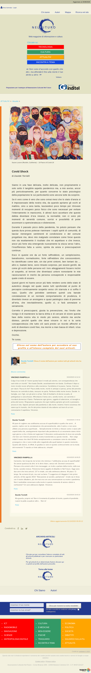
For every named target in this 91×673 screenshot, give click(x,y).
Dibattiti (69, 635)
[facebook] (18, 528)
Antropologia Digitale (16, 639)
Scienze (8, 635)
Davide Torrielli (27, 361)
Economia (70, 623)
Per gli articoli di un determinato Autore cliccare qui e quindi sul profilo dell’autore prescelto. (45, 563)
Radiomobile (10, 627)
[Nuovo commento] (18, 372)
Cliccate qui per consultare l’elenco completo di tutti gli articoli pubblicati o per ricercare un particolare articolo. (45, 556)
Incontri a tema (46, 643)
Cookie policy (40, 661)
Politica (69, 627)
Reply (13, 414)
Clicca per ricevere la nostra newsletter (63, 606)
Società (69, 631)
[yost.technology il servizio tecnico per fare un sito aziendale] (84, 671)
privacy (74, 609)
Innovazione (10, 631)
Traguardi (44, 639)
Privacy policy (51, 661)
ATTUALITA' (5, 101)
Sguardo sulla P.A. (75, 639)
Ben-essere (44, 631)
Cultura (42, 623)
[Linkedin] (22, 528)
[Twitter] (26, 528)
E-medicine (43, 627)
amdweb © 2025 (84, 651)
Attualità (15, 101)
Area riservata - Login (10, 8)
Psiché (41, 635)
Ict (5, 623)
